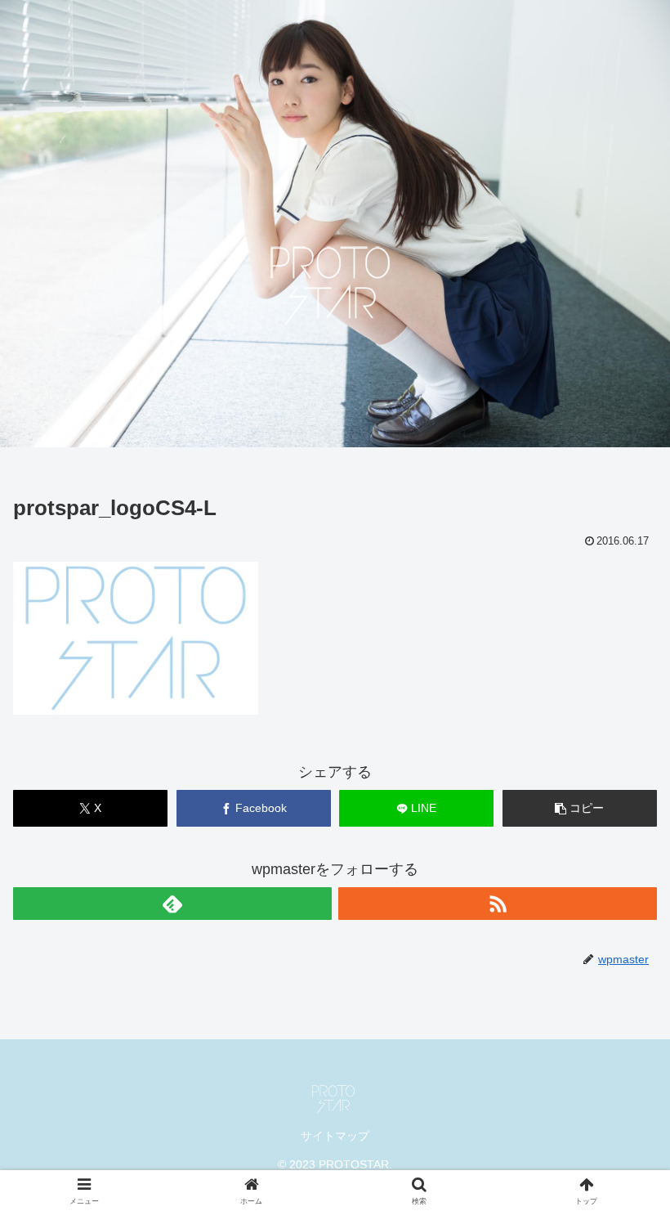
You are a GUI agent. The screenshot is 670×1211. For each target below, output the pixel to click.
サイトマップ (335, 1135)
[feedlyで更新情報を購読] (172, 903)
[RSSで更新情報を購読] (497, 903)
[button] (579, 808)
